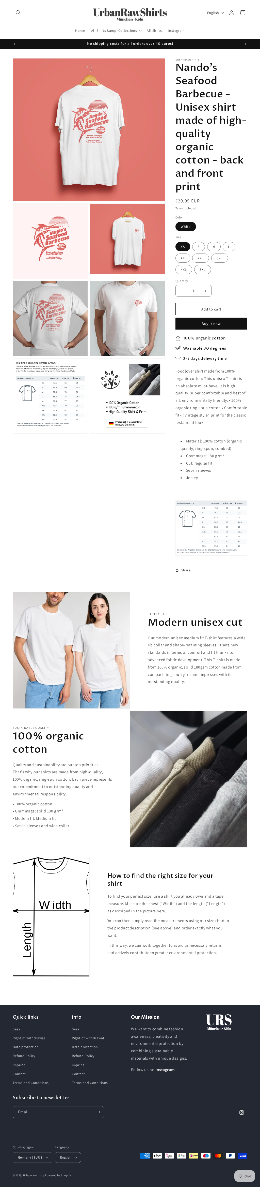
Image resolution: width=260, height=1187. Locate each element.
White (186, 226)
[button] (18, 12)
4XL (184, 269)
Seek (16, 1029)
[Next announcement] (245, 44)
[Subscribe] (98, 1112)
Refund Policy (24, 1056)
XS (183, 246)
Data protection (26, 1047)
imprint (19, 1065)
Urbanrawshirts (33, 1175)
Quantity (181, 281)
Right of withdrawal (29, 1038)
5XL (203, 269)
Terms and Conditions (31, 1082)
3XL (220, 258)
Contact (19, 1074)
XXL (201, 258)
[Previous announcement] (14, 44)
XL (183, 258)
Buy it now (211, 323)
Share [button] (186, 570)
